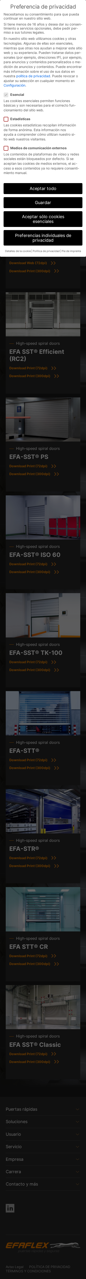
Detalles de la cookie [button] (18, 251)
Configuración (14, 85)
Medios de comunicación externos (38, 148)
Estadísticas (20, 119)
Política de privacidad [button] (46, 251)
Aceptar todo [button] (43, 188)
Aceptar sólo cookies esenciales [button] (43, 219)
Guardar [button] (43, 202)
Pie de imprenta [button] (71, 251)
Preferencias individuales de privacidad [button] (43, 238)
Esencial (17, 94)
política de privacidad (33, 76)
